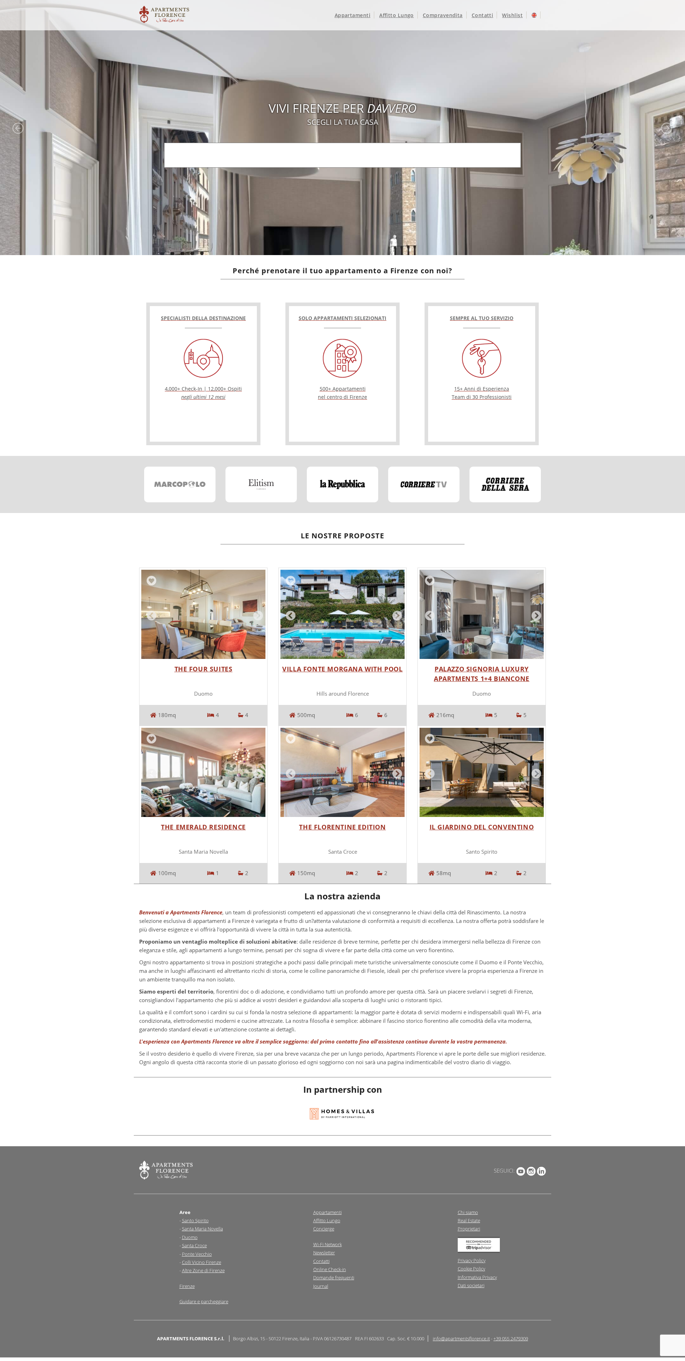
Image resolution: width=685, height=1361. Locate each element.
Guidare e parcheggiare (203, 1301)
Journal (320, 1286)
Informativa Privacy (477, 1277)
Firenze (187, 1286)
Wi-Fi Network (327, 1244)
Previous (150, 614)
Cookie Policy (471, 1268)
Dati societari (471, 1285)
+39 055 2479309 (510, 1338)
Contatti (482, 15)
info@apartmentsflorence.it (461, 1338)
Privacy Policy (472, 1260)
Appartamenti (352, 15)
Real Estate (469, 1220)
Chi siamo (468, 1212)
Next (256, 614)
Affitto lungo (396, 15)
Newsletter (324, 1252)
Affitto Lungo (326, 1220)
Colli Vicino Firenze (201, 1262)
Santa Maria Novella (202, 1228)
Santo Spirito (195, 1220)
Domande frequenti (333, 1277)
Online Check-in (329, 1269)
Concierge (323, 1228)
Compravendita (443, 15)
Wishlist (512, 15)
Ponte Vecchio (197, 1254)
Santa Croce (194, 1245)
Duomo (190, 1237)
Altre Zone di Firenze (203, 1270)
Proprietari (469, 1228)
